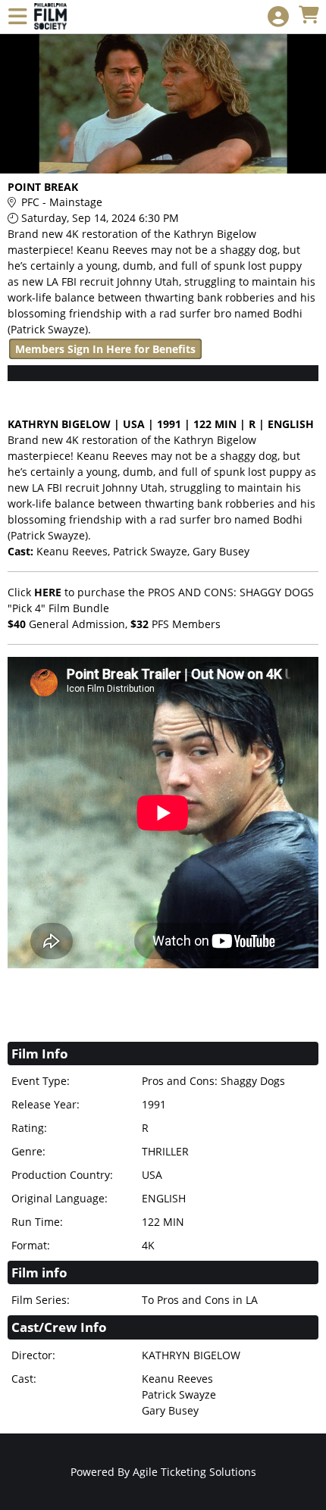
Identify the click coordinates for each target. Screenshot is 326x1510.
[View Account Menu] (278, 17)
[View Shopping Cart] (308, 16)
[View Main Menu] (17, 17)
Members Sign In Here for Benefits (105, 349)
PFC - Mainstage (61, 202)
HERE (47, 592)
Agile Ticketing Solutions (194, 1472)
